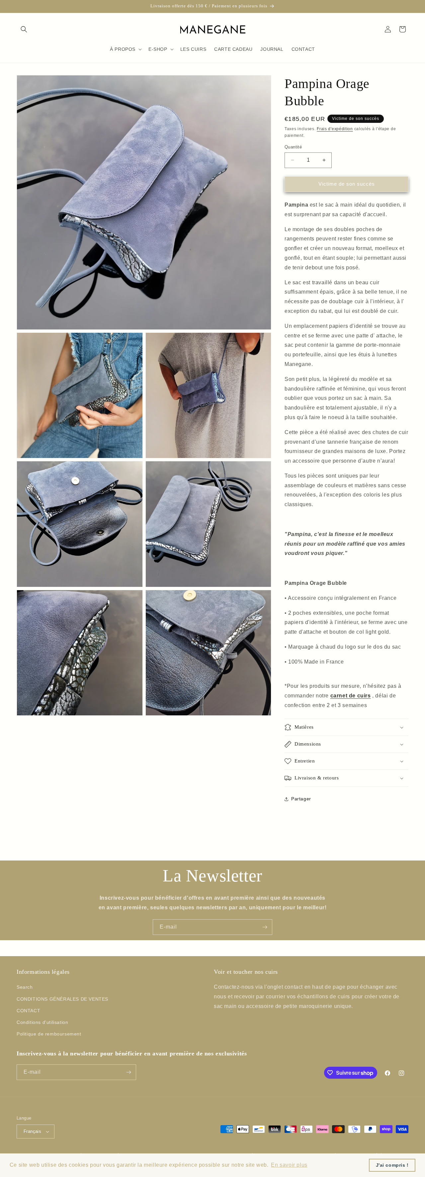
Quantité (293, 146)
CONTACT (28, 1010)
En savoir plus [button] (289, 1165)
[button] (24, 29)
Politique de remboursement (49, 1034)
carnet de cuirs (350, 695)
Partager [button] (301, 798)
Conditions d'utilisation (42, 1022)
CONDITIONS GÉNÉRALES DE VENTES (62, 999)
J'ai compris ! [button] (392, 1165)
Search (25, 987)
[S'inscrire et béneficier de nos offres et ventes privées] (264, 927)
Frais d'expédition (335, 129)
